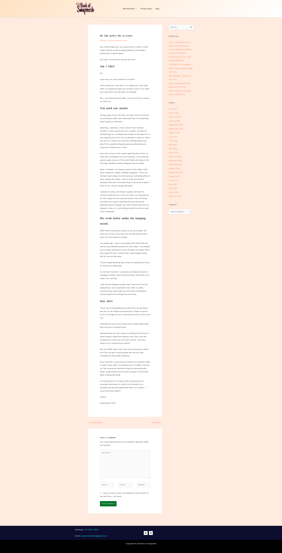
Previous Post (95, 422)
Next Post (156, 422)
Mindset (103, 40)
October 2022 (174, 168)
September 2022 (176, 172)
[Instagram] (146, 533)
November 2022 (175, 164)
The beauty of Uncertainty (180, 64)
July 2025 (173, 109)
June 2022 (173, 180)
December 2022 (175, 160)
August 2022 (174, 176)
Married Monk (129, 9)
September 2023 (176, 129)
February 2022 (175, 196)
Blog (157, 9)
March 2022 (174, 192)
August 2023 (174, 133)
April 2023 (173, 149)
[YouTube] (151, 533)
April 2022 (173, 188)
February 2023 (175, 156)
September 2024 (176, 125)
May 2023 (173, 145)
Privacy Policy (146, 9)
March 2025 (174, 113)
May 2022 (173, 184)
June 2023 (173, 141)
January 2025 (174, 121)
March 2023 (174, 152)
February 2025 (175, 117)
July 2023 (173, 137)
